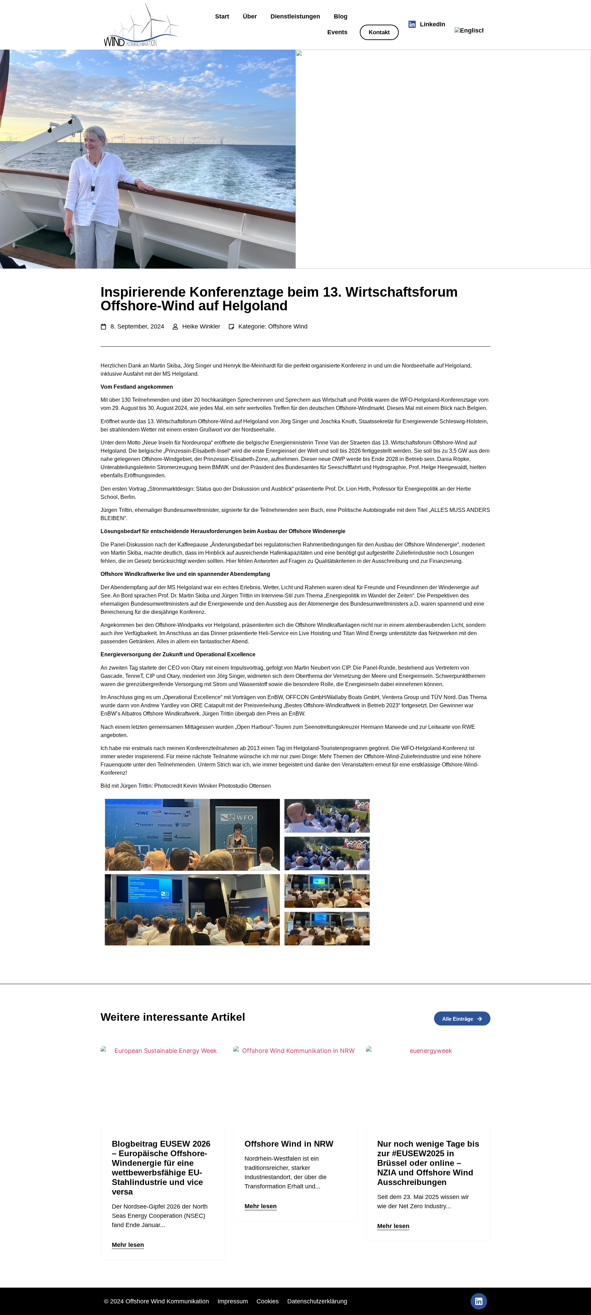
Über (250, 16)
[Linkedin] (479, 1301)
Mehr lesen (128, 1244)
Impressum (233, 1301)
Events (337, 32)
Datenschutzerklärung (317, 1301)
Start (222, 16)
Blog (340, 16)
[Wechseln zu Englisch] (469, 30)
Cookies (268, 1301)
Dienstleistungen (295, 16)
